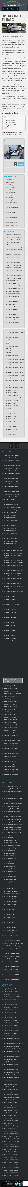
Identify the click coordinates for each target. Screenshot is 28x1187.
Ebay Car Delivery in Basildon (11, 989)
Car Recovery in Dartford (9, 855)
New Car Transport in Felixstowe (11, 1152)
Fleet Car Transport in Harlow (11, 1061)
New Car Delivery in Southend (11, 1120)
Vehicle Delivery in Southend (10, 722)
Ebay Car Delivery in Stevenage (11, 1030)
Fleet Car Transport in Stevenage (11, 1077)
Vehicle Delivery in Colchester (10, 701)
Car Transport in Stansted (10, 927)
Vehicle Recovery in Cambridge (11, 743)
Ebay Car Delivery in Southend (11, 1025)
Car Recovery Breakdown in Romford (12, 822)
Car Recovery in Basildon (9, 837)
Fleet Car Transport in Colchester (11, 1051)
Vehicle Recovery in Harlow (10, 758)
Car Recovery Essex (8, 835)
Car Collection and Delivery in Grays (14, 364)
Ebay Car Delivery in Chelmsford (11, 1002)
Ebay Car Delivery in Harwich (10, 1017)
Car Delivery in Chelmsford (12, 403)
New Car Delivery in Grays (10, 1107)
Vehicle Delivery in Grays (9, 709)
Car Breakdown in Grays (11, 304)
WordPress (14, 1185)
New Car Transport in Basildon (11, 1131)
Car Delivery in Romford (11, 424)
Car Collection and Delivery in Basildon (15, 332)
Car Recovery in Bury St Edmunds (12, 845)
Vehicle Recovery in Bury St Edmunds (12, 740)
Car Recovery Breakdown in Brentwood (13, 791)
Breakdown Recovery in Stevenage (14, 275)
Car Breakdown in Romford (12, 314)
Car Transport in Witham (9, 932)
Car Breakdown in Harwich (12, 309)
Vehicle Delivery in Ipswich (10, 717)
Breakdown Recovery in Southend (14, 270)
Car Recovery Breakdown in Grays (12, 811)
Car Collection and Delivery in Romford (15, 375)
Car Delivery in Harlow (11, 416)
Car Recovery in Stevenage (10, 879)
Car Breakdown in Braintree (12, 283)
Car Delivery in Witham (11, 434)
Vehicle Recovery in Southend (11, 769)
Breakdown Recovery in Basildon (13, 234)
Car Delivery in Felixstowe (12, 411)
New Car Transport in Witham (11, 1175)
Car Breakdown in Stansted (12, 319)
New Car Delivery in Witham (10, 1128)
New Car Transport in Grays (10, 1154)
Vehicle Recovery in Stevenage (11, 774)
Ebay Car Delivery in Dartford (11, 1007)
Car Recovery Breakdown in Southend (13, 824)
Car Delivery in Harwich (11, 418)
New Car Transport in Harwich (11, 1159)
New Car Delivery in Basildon (10, 1084)
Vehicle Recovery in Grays (10, 756)
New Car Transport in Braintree (11, 1133)
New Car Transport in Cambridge (11, 1141)
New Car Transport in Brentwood (11, 1136)
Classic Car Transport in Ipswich (11, 966)
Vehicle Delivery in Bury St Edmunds (12, 693)
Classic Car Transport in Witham (11, 979)
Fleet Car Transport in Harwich (11, 1064)
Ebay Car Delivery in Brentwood (11, 994)
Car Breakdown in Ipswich (12, 312)
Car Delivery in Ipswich (11, 421)
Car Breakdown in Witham (12, 325)
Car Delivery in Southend (11, 426)
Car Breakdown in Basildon (12, 280)
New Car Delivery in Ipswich (10, 1115)
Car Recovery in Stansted (10, 876)
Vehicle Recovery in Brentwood (11, 738)
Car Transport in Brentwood (10, 891)
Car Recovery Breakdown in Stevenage (13, 829)
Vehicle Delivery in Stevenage (10, 727)
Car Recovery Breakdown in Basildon (12, 786)
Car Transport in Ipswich (9, 919)
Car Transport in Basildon (10, 886)
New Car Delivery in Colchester (11, 1099)
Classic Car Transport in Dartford (11, 953)
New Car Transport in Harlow (10, 1157)
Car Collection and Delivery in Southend (15, 377)
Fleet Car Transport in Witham (11, 1080)
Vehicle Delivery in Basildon (10, 686)
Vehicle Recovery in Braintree (10, 735)
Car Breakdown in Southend (12, 317)
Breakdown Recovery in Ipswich (13, 265)
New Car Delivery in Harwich (10, 1112)
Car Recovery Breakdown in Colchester (13, 803)
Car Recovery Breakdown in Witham (12, 832)
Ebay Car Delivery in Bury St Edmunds (13, 996)
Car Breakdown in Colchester (12, 296)
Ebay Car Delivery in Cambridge (11, 999)
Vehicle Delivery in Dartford (10, 704)
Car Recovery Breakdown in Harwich (12, 816)
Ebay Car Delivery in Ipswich (10, 1020)
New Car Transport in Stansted (11, 1170)
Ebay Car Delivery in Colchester (11, 1004)
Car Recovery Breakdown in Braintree (12, 788)
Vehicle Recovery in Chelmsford (11, 745)
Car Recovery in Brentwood (10, 842)
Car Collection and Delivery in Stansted (15, 380)
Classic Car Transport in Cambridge (12, 945)
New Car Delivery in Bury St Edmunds (13, 1092)
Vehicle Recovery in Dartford (10, 751)
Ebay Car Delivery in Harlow (10, 1015)
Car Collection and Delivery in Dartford (15, 359)
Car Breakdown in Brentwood (13, 286)
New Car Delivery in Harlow (10, 1110)
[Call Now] (4, 1184)
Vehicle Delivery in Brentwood (11, 691)
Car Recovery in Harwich (9, 866)
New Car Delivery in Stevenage (11, 1125)
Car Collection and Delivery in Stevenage (13, 591)
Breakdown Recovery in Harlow (13, 260)
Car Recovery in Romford (10, 871)
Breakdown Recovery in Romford (13, 267)
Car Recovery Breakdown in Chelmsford (13, 801)
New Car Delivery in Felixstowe (11, 1105)
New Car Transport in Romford (11, 1165)
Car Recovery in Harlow (9, 863)
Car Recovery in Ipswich (9, 868)
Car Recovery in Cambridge (10, 848)
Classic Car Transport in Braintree (11, 938)
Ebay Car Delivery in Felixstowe (11, 1009)
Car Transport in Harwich (9, 917)
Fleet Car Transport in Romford (11, 1069)
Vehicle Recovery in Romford (10, 766)
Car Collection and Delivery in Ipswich (14, 372)
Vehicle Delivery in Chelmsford (11, 699)
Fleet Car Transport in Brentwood (12, 1041)
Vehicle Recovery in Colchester (11, 748)
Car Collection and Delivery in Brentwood (13, 553)
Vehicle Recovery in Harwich (10, 761)
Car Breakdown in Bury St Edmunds (14, 288)
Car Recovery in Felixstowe (10, 858)
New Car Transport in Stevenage (11, 1172)
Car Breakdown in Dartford (12, 299)
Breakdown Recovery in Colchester (14, 249)
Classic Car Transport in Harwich (11, 964)
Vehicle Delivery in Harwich (10, 714)
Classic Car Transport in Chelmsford (12, 948)
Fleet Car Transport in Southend (11, 1072)
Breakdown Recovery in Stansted (13, 273)
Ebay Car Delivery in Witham (10, 1033)
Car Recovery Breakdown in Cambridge (13, 798)
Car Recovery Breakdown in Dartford (12, 806)
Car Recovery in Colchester (10, 853)
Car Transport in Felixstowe (10, 906)
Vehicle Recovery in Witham (10, 777)
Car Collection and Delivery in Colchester (13, 565)
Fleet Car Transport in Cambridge (11, 1046)
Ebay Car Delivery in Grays (10, 1012)
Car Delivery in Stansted (11, 429)
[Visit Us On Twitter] (17, 1184)
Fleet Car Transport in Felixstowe (11, 1056)
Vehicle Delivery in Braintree (10, 688)
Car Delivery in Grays (10, 413)
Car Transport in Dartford (10, 904)
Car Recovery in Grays (9, 861)
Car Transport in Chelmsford (10, 899)
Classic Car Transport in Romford (11, 969)
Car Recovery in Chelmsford (10, 850)
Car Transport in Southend (10, 925)
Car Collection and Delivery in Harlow (14, 367)
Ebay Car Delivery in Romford (11, 1022)
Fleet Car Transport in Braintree (11, 1038)
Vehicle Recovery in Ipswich (10, 764)
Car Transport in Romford (10, 922)
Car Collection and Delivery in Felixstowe (15, 362)
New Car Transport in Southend (11, 1167)
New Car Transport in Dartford (11, 1149)
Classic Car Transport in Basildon (11, 935)
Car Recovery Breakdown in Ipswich (12, 819)
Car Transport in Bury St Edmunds (12, 893)
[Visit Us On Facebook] (20, 1184)
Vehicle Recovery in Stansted (10, 771)
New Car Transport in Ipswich (11, 1162)
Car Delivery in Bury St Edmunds (13, 398)
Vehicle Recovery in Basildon (10, 732)
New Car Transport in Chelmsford (12, 1144)
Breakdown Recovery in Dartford (13, 252)
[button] (21, 152)
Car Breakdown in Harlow (12, 306)
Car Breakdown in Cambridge (12, 291)
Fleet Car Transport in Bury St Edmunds (13, 1043)
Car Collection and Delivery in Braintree (15, 335)
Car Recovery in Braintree (10, 840)
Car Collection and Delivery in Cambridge (13, 560)
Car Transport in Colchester (10, 901)
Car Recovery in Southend (10, 874)
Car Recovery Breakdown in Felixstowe (13, 808)
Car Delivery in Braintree (11, 392)
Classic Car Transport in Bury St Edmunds (13, 943)
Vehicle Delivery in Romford (10, 719)
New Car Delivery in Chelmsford (11, 1097)
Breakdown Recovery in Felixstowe (14, 254)
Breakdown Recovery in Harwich (13, 262)
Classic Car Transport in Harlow (11, 961)
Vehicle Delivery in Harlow (10, 712)
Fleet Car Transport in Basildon (11, 1035)
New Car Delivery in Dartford (10, 1102)
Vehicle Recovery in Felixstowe (11, 753)
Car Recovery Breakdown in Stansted (12, 827)
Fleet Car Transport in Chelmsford (12, 1048)
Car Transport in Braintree (10, 888)
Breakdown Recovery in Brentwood (14, 239)
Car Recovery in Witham (9, 881)
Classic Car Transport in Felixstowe (12, 956)
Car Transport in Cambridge (10, 896)
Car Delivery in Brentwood (12, 395)
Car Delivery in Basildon (11, 390)
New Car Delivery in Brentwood (11, 1089)
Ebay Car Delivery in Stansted (11, 1028)
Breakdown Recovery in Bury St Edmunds (13, 463)
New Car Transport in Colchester (11, 1146)
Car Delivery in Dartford (11, 408)
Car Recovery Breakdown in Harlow (12, 814)
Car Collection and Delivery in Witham (14, 387)
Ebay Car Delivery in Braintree (11, 991)
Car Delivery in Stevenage (12, 431)
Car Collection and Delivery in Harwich (15, 370)
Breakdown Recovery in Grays (13, 257)
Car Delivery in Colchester (12, 405)
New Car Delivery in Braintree (11, 1086)
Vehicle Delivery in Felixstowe (10, 706)
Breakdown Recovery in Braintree (13, 237)
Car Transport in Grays (9, 909)
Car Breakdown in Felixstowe (12, 301)
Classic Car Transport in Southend (12, 972)
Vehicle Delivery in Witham (10, 730)
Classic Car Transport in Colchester (12, 951)
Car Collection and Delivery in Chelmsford (13, 562)
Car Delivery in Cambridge (12, 400)
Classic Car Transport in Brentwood (12, 940)
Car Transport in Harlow (9, 912)
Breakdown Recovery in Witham (13, 278)
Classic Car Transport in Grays (11, 958)
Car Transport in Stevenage (10, 930)
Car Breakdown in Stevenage (12, 322)
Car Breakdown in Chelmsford (13, 293)
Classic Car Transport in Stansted (11, 974)
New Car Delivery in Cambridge (11, 1094)
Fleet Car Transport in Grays (10, 1059)
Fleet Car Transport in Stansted (11, 1074)
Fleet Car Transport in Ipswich (11, 1067)
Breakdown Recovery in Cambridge (14, 247)
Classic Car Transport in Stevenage (12, 977)
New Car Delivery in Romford (10, 1118)
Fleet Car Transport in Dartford (11, 1054)
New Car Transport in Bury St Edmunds (13, 1138)
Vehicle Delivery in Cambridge (11, 696)
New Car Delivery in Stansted (10, 1123)
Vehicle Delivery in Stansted (10, 725)
